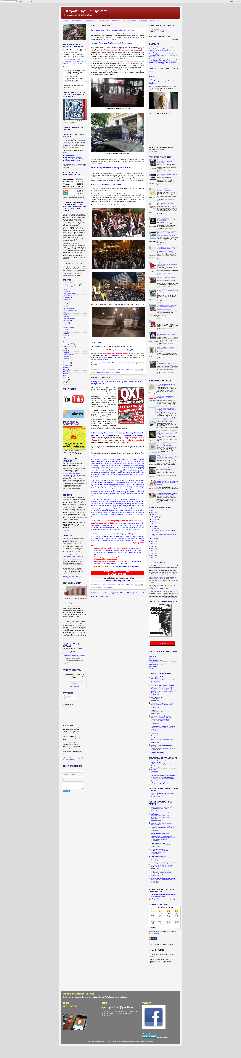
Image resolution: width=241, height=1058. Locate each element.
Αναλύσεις (66, 289)
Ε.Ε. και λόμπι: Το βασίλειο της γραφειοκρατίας (162, 778)
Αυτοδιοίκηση (66, 299)
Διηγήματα (66, 314)
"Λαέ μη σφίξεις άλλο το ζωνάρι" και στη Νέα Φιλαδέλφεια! (167, 175)
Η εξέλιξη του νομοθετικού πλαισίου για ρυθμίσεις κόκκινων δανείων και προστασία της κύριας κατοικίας (167, 495)
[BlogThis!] (138, 370)
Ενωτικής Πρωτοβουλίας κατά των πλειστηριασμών (118, 363)
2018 (152, 512)
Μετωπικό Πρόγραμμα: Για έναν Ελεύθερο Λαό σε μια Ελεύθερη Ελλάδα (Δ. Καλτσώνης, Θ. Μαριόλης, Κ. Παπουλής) (163, 55)
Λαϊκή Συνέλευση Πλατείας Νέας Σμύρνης (163, 863)
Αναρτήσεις (68, 696)
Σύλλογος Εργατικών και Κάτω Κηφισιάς (163, 899)
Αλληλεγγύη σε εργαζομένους (71, 285)
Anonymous (158, 570)
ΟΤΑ (64, 348)
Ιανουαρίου (155, 538)
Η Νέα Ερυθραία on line (155, 660)
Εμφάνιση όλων (175, 884)
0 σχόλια (127, 369)
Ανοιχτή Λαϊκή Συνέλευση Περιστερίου (162, 807)
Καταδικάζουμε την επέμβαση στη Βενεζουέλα (165, 204)
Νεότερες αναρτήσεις (98, 593)
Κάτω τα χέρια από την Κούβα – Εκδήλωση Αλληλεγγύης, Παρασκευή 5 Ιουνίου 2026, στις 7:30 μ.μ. (162, 827)
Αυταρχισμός (99, 372)
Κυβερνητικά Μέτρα (68, 346)
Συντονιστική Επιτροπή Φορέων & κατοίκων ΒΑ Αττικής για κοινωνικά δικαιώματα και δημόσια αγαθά (161, 717)
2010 (152, 557)
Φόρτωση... (152, 71)
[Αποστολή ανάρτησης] (132, 369)
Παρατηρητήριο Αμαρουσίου (156, 664)
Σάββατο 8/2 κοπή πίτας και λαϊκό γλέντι (161, 845)
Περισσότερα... (67, 530)
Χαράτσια (65, 380)
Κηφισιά (151, 662)
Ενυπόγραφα (152, 656)
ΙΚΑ (64, 342)
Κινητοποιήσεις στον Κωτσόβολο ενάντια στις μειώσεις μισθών (165, 468)
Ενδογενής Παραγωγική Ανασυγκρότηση (163, 726)
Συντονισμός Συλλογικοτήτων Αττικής (108, 433)
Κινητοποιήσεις (108, 372)
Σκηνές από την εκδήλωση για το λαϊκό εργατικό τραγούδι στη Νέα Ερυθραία (167, 362)
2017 (152, 541)
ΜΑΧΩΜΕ (153, 769)
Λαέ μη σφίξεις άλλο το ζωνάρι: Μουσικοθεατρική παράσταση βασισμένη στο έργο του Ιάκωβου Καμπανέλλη (167, 234)
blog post (172, 570)
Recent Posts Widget (153, 376)
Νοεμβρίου (155, 514)
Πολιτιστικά (66, 356)
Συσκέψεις (66, 373)
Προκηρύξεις (66, 361)
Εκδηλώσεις (66, 320)
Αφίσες (65, 302)
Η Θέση (151, 658)
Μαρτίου (154, 526)
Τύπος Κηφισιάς (153, 666)
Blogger (151, 1041)
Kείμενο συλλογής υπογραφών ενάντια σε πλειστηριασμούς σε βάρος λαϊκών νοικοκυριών (163, 873)
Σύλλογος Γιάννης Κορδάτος (159, 783)
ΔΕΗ (64, 306)
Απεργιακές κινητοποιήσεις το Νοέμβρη (167, 321)
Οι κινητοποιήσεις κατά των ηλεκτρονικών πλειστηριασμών (113, 30)
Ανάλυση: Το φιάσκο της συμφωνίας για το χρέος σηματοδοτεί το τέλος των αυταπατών (163, 82)
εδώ (73, 88)
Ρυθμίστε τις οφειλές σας (157, 711)
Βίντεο (64, 304)
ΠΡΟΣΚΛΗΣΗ (154, 771)
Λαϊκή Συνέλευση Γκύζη (158, 843)
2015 (152, 546)
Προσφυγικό (66, 363)
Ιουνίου (154, 519)
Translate (161, 31)
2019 (152, 510)
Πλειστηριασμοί (117, 372)
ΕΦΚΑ (64, 333)
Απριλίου (154, 524)
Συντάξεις (65, 371)
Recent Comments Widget (172, 597)
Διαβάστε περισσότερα (168, 170)
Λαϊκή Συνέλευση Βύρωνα (158, 856)
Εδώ (64, 267)
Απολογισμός (66, 295)
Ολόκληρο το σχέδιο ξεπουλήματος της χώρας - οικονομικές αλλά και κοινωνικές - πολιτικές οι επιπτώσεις (167, 457)
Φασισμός (65, 377)
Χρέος (64, 382)
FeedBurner (76, 686)
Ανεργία (65, 291)
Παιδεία (65, 350)
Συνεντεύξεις (66, 367)
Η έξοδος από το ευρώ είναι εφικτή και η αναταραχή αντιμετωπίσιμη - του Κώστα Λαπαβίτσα (163, 59)
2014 (152, 548)
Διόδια (64, 316)
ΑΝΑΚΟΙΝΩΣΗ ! (155, 698)
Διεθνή (65, 312)
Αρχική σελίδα (116, 593)
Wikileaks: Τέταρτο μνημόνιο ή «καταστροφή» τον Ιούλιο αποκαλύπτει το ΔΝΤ (162, 63)
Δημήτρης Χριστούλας (69, 308)
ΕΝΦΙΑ (65, 325)
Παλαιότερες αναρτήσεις (136, 593)
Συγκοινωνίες (66, 365)
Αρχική (65, 20)
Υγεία (64, 375)
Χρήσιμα (144, 20)
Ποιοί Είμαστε (76, 20)
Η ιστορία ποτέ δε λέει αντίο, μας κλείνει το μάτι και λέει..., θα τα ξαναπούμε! (162, 721)
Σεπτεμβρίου (155, 517)
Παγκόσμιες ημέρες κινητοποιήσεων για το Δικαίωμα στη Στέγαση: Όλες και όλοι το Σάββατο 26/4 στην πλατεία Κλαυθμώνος (163, 838)
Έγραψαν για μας (90, 20)
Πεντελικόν (66, 352)
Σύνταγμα (65, 369)
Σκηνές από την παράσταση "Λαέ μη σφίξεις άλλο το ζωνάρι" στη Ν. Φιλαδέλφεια (166, 161)
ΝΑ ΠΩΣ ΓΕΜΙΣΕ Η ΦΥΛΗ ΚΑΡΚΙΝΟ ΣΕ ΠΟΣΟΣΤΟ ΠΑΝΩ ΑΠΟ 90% (161, 851)
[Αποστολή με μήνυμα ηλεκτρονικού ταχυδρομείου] (136, 370)
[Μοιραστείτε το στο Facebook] (142, 370)
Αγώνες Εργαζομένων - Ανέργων (72, 282)
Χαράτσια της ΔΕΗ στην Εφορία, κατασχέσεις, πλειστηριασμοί (165, 420)
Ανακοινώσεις (67, 287)
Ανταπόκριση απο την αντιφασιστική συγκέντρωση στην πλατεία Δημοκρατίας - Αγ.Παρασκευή (161, 817)
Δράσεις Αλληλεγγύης (69, 318)
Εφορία (65, 335)
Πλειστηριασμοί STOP (157, 697)
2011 (152, 555)
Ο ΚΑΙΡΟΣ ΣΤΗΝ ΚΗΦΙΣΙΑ (165, 907)
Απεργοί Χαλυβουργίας (69, 293)
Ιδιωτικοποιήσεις (67, 339)
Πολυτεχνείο (66, 358)
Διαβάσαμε (116, 20)
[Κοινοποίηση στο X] (140, 370)
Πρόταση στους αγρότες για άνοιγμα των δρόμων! (163, 748)
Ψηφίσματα (66, 384)
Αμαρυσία (151, 654)
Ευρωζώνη (66, 331)
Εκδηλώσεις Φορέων (130, 20)
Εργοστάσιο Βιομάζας (69, 327)
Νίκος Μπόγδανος (160, 577)
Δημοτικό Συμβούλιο (68, 310)
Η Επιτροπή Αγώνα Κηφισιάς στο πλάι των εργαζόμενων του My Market (167, 189)
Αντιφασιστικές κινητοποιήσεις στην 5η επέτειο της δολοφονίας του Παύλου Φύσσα (167, 334)
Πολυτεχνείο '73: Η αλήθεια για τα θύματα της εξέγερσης (167, 291)
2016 (152, 544)
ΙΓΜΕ (64, 337)
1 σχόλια (159, 215)
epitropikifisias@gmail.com (118, 1007)
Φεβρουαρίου (156, 528)
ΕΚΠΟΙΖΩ (153, 710)
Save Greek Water (156, 738)
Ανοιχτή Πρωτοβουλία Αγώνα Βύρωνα (162, 871)
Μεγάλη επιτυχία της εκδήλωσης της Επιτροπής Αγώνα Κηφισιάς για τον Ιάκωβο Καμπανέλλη (166, 219)
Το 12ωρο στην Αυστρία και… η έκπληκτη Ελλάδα (162, 47)
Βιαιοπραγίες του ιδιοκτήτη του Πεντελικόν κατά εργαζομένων (164, 444)
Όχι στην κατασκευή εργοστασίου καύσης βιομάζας (165, 385)
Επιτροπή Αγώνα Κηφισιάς (86, 11)
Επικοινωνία (154, 20)
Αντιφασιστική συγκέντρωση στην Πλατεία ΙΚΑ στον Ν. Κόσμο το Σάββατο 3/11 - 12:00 (162, 866)
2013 (152, 550)
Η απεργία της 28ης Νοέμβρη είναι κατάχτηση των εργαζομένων (166, 278)
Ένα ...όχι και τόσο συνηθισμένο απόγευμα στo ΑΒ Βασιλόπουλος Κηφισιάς (165, 398)
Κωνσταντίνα (159, 566)
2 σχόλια (159, 229)
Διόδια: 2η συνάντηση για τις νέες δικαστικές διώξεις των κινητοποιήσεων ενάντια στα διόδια (167, 264)
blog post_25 (174, 566)
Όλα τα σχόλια (69, 699)
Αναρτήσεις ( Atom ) (103, 596)
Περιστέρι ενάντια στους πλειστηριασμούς (163, 878)
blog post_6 (173, 585)
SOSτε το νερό (155, 733)
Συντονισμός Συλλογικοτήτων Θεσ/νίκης (162, 685)
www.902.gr (122, 205)
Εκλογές (65, 323)
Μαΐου (154, 521)
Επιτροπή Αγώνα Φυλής (158, 849)
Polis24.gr (151, 668)
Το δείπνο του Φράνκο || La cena (159, 808)
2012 (152, 553)
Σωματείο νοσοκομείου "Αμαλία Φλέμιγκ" (163, 793)
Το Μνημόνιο (104, 20)
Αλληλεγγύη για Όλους (157, 752)
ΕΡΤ (64, 329)
